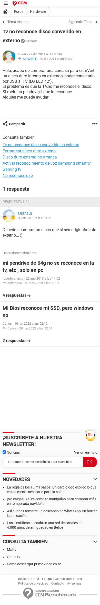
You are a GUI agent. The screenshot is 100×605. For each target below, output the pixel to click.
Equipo (47, 579)
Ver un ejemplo (85, 452)
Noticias (13, 452)
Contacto (57, 583)
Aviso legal (74, 583)
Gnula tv (13, 557)
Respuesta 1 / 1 (16, 202)
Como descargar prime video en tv (34, 564)
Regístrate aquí (28, 579)
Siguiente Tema (80, 22)
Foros (18, 11)
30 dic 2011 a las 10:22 (56, 59)
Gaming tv (12, 169)
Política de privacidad (33, 583)
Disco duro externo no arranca (30, 157)
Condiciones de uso (68, 579)
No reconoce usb (18, 175)
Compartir (17, 124)
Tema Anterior (18, 22)
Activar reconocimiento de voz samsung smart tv (47, 163)
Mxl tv (11, 549)
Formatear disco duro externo (29, 150)
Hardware (38, 11)
